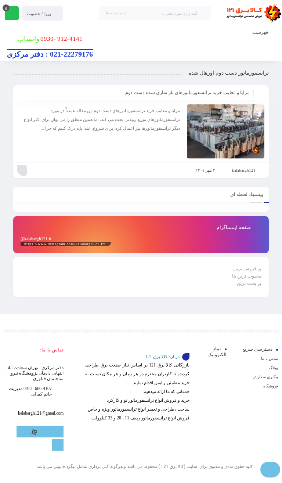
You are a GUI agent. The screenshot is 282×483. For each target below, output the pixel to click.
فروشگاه (270, 386)
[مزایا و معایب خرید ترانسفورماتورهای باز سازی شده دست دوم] (225, 131)
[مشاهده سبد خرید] (12, 14)
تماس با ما (269, 358)
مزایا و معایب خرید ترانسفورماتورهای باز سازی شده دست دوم (187, 92)
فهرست (260, 32)
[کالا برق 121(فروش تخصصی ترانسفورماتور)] (252, 13)
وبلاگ (273, 367)
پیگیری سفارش (265, 377)
